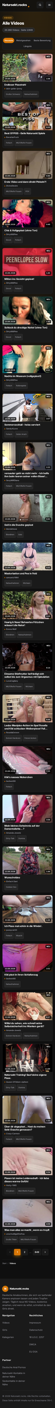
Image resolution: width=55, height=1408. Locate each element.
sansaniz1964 (12, 577)
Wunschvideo (12, 877)
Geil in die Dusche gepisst (18, 524)
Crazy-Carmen (13, 1133)
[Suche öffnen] (40, 5)
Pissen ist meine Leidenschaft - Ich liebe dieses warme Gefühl (26, 1180)
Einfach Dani (11, 881)
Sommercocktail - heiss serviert (22, 424)
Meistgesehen (23, 40)
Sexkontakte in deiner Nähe (14, 1383)
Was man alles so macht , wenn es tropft (26, 1230)
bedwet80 (11, 781)
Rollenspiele (21, 386)
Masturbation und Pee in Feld (20, 573)
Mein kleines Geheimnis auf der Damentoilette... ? (22, 827)
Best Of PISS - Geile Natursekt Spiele (24, 133)
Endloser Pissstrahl (15, 84)
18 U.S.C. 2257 (36, 1337)
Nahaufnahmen (30, 94)
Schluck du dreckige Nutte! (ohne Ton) (25, 327)
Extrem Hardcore (13, 738)
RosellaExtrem (12, 732)
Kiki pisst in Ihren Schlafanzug (21, 974)
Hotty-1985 (11, 1185)
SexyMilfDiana (12, 480)
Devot (8, 240)
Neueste (9, 40)
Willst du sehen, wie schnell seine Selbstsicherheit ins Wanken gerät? (24, 1025)
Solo (20, 534)
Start (4, 1263)
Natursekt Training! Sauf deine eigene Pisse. (25, 1076)
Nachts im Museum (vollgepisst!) (22, 376)
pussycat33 (11, 930)
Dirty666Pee (12, 234)
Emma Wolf (11, 629)
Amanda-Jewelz (13, 833)
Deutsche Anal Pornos (14, 1368)
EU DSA (33, 1351)
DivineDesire (12, 186)
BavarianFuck (12, 137)
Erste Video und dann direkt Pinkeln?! (25, 181)
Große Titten (11, 1239)
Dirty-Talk (10, 838)
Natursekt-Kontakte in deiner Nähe (14, 1375)
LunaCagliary (12, 681)
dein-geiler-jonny (14, 88)
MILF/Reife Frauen (24, 143)
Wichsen (26, 583)
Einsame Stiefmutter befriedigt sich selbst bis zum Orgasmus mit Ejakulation (26, 675)
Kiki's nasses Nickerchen (18, 777)
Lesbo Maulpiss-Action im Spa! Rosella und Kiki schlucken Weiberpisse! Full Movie (25, 727)
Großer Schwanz (13, 94)
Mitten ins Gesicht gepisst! (19, 279)
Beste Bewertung (42, 40)
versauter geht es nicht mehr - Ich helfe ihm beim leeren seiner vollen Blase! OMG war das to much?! (26, 475)
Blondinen (10, 534)
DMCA (32, 1344)
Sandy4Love (12, 428)
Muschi (19, 935)
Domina (21, 838)
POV (27, 191)
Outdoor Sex (11, 887)
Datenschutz (36, 1330)
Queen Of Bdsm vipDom (17, 1082)
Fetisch (9, 143)
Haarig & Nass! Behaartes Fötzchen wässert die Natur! (24, 624)
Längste (28, 46)
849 (37, 1252)
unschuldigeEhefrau (15, 1234)
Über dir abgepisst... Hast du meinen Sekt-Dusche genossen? (24, 1128)
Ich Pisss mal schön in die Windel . (23, 926)
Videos (6, 1322)
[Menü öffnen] (49, 5)
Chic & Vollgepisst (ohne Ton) (20, 230)
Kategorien (8, 1337)
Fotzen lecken (30, 738)
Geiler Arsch (21, 434)
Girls (4, 1330)
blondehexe (11, 529)
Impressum (35, 1322)
